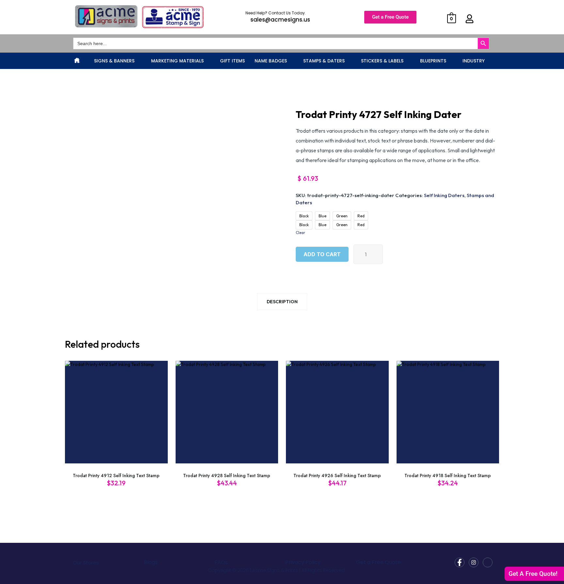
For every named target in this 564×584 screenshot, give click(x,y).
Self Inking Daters (444, 195)
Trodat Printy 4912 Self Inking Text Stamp (116, 475)
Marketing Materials (177, 61)
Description (282, 302)
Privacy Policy (303, 562)
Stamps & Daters (324, 61)
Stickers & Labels (382, 61)
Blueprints (433, 61)
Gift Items (232, 61)
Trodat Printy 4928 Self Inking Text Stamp (226, 475)
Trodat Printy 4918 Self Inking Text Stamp (447, 475)
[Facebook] (459, 562)
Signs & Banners (114, 61)
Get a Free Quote (378, 562)
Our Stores (86, 562)
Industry (473, 61)
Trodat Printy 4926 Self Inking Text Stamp (337, 475)
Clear (300, 232)
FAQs (221, 562)
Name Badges (271, 61)
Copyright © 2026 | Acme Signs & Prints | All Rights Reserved (276, 570)
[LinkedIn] (488, 562)
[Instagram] (473, 562)
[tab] (282, 303)
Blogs (151, 562)
